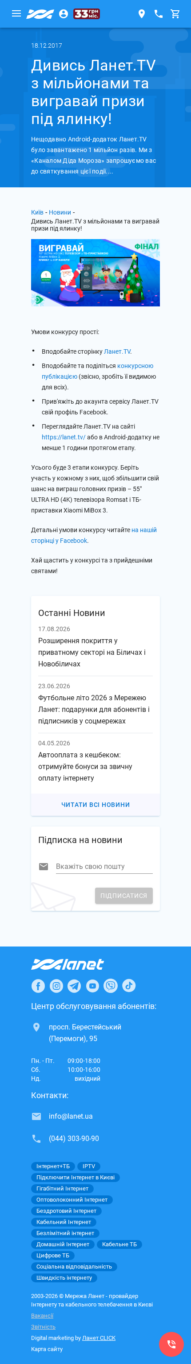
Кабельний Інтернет (63, 1222)
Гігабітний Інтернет (62, 1188)
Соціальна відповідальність (74, 1266)
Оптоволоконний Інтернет (71, 1199)
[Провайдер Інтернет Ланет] (78, 964)
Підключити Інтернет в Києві (75, 1177)
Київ (37, 212)
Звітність (43, 1326)
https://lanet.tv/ (64, 437)
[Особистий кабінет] (64, 14)
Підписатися (123, 895)
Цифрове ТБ (52, 1255)
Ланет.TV (117, 351)
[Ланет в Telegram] (74, 986)
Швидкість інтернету (64, 1277)
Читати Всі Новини (95, 804)
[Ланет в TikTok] (129, 986)
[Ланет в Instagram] (56, 986)
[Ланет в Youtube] (92, 986)
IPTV (89, 1166)
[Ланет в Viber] (110, 986)
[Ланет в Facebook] (38, 986)
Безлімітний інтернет (65, 1233)
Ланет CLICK (98, 1338)
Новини (60, 212)
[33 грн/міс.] (87, 14)
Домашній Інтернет (62, 1244)
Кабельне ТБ (119, 1244)
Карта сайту (47, 1349)
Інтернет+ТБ (53, 1166)
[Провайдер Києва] (40, 14)
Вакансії (42, 1315)
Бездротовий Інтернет (66, 1210)
